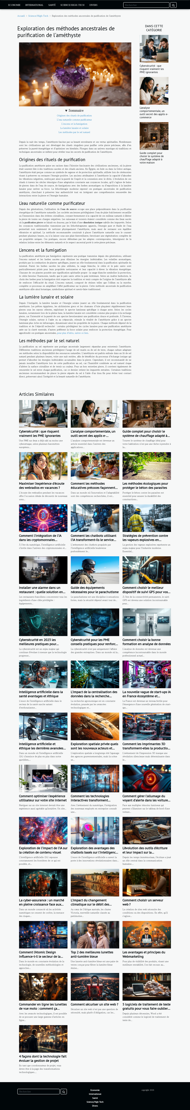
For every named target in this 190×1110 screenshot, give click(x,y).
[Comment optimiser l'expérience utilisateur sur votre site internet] (43, 778)
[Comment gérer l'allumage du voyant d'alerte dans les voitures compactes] (147, 778)
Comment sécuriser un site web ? (94, 1004)
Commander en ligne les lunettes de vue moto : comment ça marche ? (43, 1008)
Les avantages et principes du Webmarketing (144, 954)
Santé (51, 5)
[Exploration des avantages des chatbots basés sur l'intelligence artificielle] (95, 830)
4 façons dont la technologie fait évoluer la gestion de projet (42, 1058)
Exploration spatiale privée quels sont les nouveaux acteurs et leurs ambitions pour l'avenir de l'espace (94, 750)
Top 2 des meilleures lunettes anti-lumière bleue (92, 954)
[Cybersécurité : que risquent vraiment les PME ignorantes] (154, 48)
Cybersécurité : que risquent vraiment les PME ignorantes (152, 69)
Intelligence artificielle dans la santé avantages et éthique (41, 694)
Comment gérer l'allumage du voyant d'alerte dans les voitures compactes (146, 800)
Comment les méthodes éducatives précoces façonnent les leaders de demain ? (93, 487)
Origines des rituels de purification (74, 115)
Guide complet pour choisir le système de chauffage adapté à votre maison (152, 157)
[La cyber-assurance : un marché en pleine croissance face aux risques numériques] (43, 882)
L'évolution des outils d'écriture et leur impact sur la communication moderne (145, 852)
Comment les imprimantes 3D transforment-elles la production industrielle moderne (146, 748)
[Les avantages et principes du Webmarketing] (147, 934)
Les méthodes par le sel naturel (74, 132)
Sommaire (76, 110)
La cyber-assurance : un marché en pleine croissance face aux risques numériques (41, 904)
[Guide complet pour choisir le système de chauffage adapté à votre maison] (154, 135)
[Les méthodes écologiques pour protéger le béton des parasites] (147, 465)
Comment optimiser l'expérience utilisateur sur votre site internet (43, 798)
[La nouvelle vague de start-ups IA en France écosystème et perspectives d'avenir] (147, 674)
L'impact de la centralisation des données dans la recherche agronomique (94, 696)
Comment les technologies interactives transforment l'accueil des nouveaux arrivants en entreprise (94, 802)
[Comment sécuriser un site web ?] (95, 986)
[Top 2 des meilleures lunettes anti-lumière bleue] (95, 934)
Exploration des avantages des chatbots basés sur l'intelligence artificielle (94, 852)
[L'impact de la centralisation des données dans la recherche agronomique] (95, 674)
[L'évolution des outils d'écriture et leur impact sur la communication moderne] (147, 830)
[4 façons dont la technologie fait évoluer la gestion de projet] (43, 1038)
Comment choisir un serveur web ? (143, 902)
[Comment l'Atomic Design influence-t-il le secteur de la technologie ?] (43, 934)
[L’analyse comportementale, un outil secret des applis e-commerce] (154, 90)
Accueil (21, 15)
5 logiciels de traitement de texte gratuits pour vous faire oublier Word (147, 1008)
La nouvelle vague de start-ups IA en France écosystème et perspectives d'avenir (147, 696)
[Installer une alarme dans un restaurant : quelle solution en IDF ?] (43, 569)
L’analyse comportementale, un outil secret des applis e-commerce (154, 112)
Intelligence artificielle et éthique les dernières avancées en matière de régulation (41, 748)
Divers (93, 5)
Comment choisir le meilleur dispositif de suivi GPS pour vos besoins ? (145, 591)
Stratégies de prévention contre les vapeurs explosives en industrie (145, 539)
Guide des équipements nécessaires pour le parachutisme (95, 589)
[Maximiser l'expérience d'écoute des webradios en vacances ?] (43, 465)
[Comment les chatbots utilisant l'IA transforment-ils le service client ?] (95, 517)
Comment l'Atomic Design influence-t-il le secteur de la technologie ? (40, 956)
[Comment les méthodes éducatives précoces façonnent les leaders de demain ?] (95, 465)
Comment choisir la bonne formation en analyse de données (147, 642)
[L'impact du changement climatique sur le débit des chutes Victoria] (95, 882)
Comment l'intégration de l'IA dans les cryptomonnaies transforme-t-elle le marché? (40, 539)
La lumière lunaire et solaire (74, 128)
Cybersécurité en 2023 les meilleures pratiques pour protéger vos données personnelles (37, 646)
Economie (14, 5)
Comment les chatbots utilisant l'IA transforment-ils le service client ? (93, 539)
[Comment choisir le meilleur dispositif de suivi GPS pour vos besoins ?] (147, 569)
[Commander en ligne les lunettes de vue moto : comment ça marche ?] (43, 986)
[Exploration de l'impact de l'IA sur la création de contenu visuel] (43, 830)
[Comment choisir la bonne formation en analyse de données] (147, 622)
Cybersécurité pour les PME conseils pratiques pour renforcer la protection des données (94, 644)
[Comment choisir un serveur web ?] (147, 882)
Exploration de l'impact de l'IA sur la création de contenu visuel (43, 850)
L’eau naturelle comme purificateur (74, 119)
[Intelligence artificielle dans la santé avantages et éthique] (43, 674)
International (34, 5)
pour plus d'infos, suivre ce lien (72, 333)
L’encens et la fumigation (74, 123)
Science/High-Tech (72, 5)
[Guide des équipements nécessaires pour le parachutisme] (95, 569)
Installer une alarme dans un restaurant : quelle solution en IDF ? (41, 591)
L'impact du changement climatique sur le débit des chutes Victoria (90, 904)
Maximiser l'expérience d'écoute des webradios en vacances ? (41, 485)
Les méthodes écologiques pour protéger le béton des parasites (145, 485)
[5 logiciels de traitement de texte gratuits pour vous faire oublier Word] (147, 986)
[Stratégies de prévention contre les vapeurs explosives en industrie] (147, 517)
